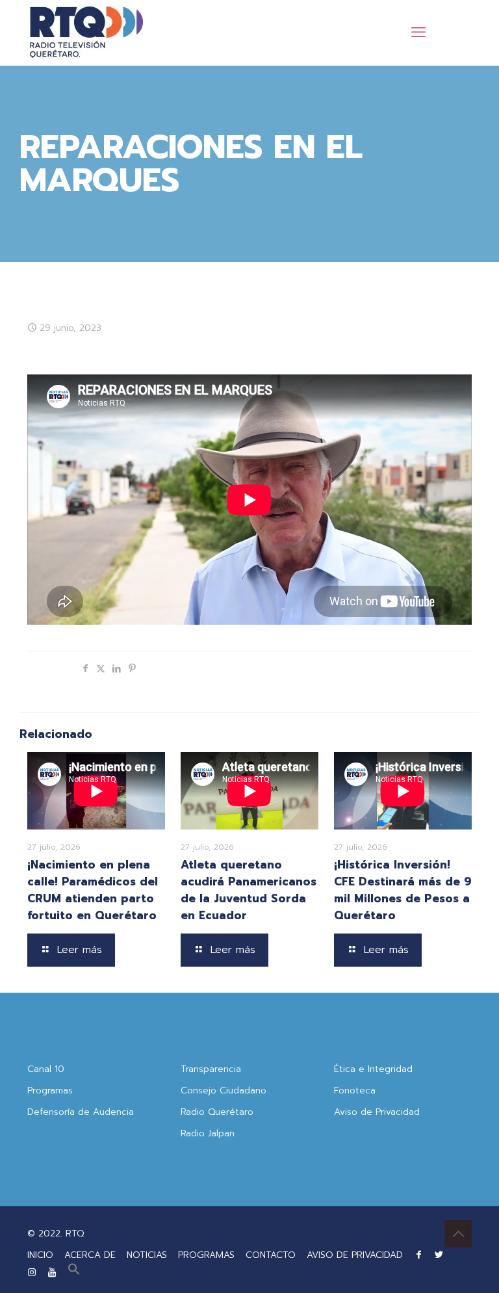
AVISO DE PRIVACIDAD (355, 1255)
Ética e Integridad (373, 1069)
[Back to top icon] (458, 1233)
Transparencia (211, 1069)
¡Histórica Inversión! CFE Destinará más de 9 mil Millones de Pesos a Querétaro (403, 890)
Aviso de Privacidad (377, 1112)
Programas (50, 1090)
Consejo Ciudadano (223, 1090)
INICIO (40, 1255)
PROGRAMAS (206, 1255)
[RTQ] (86, 32)
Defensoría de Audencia (80, 1112)
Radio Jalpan (208, 1133)
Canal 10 (45, 1069)
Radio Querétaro (217, 1112)
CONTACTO (271, 1255)
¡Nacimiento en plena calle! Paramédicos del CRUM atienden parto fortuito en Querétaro (92, 890)
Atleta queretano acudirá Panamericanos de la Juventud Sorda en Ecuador (248, 890)
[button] (74, 1272)
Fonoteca (355, 1090)
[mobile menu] (418, 32)
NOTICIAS (147, 1255)
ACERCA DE (90, 1255)
